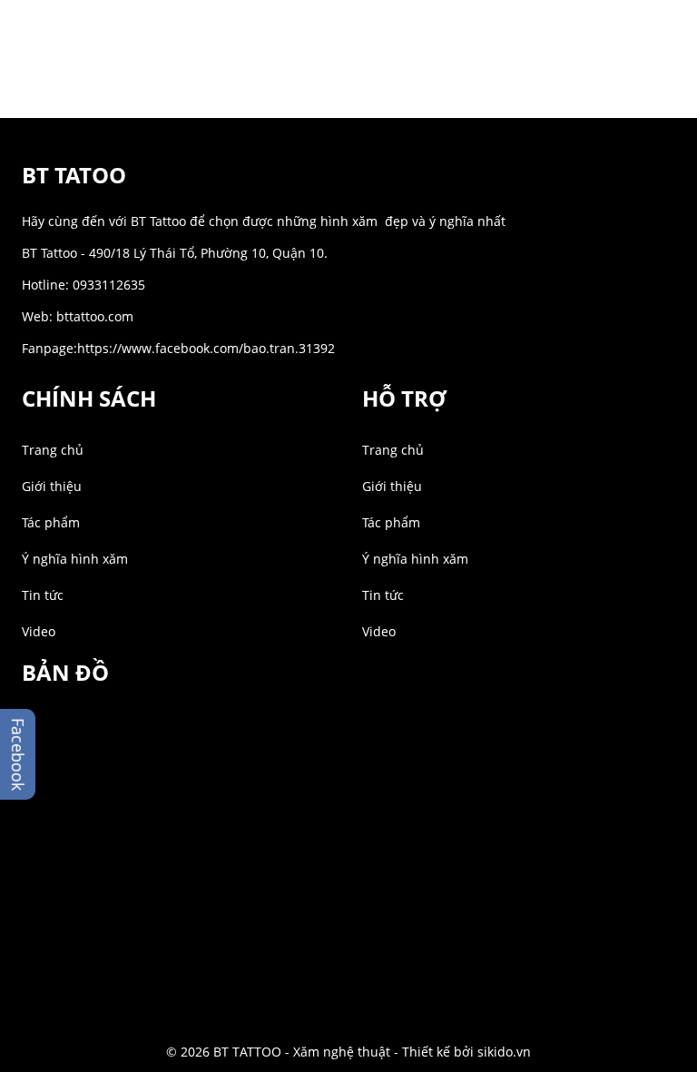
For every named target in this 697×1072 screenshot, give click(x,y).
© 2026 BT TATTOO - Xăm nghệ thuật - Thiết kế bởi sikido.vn (348, 1051)
